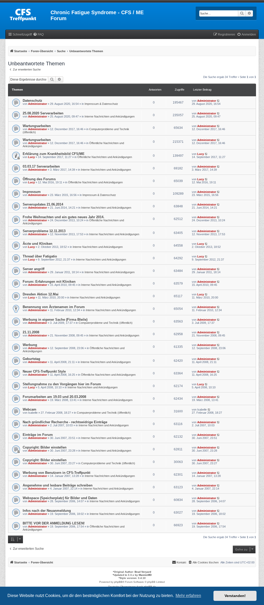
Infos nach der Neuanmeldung (47, 511)
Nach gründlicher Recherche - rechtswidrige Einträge (65, 422)
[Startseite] (28, 14)
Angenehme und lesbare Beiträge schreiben (58, 485)
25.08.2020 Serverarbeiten (43, 113)
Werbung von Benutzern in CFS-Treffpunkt (56, 473)
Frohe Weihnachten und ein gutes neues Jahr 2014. (63, 217)
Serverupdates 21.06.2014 (43, 204)
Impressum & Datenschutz (101, 103)
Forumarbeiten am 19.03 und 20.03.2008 (54, 397)
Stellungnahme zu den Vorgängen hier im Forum (62, 384)
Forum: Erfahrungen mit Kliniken (49, 282)
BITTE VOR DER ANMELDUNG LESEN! (54, 523)
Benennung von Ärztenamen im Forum (54, 307)
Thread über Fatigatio (40, 256)
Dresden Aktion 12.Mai (41, 294)
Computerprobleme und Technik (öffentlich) (106, 322)
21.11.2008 (31, 332)
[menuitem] (38, 34)
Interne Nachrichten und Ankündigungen (110, 116)
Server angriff (33, 269)
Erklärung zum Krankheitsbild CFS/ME (54, 154)
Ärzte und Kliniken (37, 244)
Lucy (31, 157)
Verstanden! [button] (235, 596)
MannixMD (145, 574)
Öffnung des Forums (39, 179)
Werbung (30, 345)
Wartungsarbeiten (37, 126)
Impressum (32, 192)
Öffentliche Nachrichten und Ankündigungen (104, 157)
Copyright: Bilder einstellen (45, 447)
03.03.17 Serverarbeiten (41, 166)
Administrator (37, 103)
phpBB (118, 581)
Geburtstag (31, 359)
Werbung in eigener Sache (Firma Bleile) (55, 319)
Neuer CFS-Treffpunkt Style (44, 371)
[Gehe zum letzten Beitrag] (218, 100)
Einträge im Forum (38, 435)
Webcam (29, 409)
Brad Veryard (143, 571)
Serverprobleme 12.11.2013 (44, 231)
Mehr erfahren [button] (188, 595)
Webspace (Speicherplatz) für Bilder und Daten (60, 498)
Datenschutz (32, 101)
